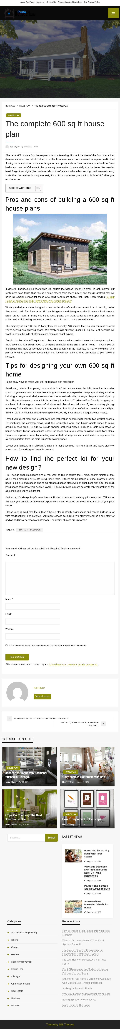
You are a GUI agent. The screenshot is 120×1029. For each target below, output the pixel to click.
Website (9, 629)
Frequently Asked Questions (70, 2)
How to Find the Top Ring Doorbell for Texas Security (96, 853)
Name (9, 599)
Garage (15, 947)
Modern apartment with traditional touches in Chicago (26, 774)
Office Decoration (20, 983)
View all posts (42, 696)
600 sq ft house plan (30, 529)
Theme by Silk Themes (60, 1024)
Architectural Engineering (24, 932)
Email (8, 614)
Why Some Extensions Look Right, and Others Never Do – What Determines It (95, 871)
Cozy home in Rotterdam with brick (84, 776)
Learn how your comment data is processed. (73, 664)
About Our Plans (27, 2)
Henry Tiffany (11, 782)
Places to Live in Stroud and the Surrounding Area (97, 887)
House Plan (24, 106)
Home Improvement (21, 961)
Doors (14, 939)
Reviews (15, 998)
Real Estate (17, 991)
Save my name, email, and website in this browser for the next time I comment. (48, 645)
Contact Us (51, 2)
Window (15, 1005)
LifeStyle (15, 976)
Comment (10, 555)
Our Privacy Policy (92, 2)
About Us (40, 2)
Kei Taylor (15, 147)
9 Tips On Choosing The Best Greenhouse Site (23, 817)
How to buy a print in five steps (81, 819)
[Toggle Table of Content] (36, 188)
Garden (15, 954)
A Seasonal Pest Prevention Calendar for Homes (96, 904)
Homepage (10, 106)
